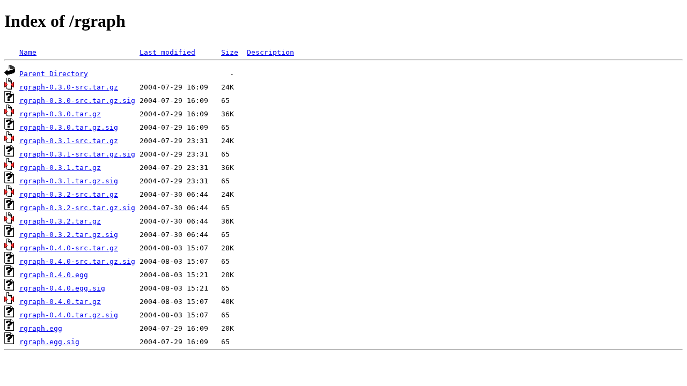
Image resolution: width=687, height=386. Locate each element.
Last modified (167, 52)
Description (270, 52)
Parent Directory (53, 74)
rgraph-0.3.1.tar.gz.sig (68, 181)
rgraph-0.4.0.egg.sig (62, 288)
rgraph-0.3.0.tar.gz (60, 114)
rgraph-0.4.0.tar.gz (60, 302)
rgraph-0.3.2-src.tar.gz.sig (77, 208)
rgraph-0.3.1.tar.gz (60, 168)
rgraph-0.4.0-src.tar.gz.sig (77, 261)
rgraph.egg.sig (49, 342)
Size (229, 52)
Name (27, 52)
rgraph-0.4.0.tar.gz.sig (68, 315)
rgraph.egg (40, 328)
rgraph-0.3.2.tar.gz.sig (68, 235)
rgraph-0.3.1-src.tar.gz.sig (77, 154)
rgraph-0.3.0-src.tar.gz (68, 87)
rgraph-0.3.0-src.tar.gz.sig (77, 100)
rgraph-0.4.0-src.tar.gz (68, 248)
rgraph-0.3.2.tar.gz (60, 221)
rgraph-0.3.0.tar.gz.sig (68, 127)
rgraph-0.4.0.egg (53, 275)
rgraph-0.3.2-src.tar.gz (68, 194)
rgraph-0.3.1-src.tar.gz (68, 141)
